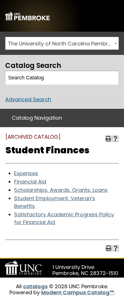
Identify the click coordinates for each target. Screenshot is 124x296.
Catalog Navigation (37, 117)
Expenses (26, 173)
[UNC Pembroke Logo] (24, 267)
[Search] (112, 78)
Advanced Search (28, 99)
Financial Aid (30, 181)
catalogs (35, 286)
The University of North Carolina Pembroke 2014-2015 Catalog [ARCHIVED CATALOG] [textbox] (63, 43)
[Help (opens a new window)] (115, 139)
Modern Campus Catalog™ (77, 292)
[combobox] (62, 43)
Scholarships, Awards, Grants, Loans (61, 190)
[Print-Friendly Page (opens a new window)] (108, 139)
